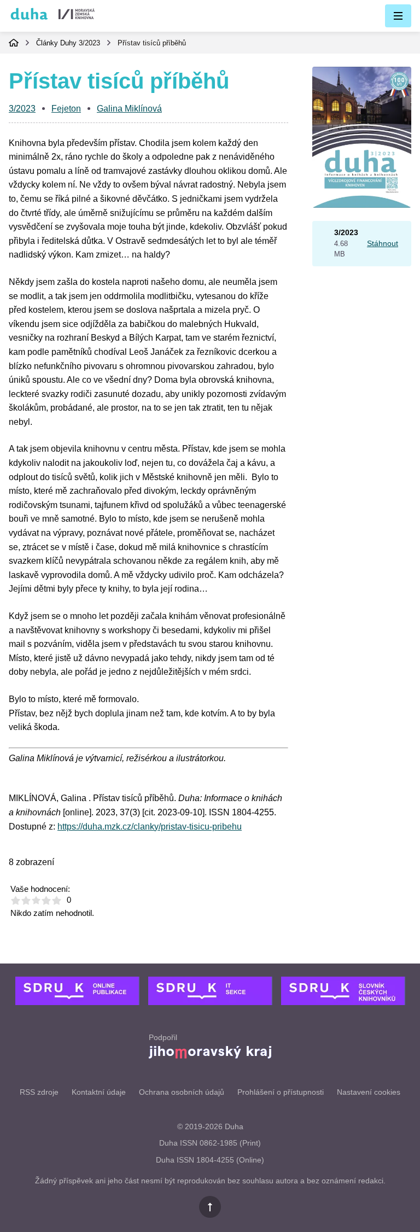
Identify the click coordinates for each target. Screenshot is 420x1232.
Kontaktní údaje (99, 1092)
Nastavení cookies (368, 1092)
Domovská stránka (14, 43)
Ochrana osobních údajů (181, 1092)
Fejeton (66, 108)
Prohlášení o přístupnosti (280, 1092)
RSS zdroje (39, 1092)
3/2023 (89, 43)
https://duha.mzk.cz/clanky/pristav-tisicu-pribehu (149, 826)
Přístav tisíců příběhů (152, 43)
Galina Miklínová (129, 108)
